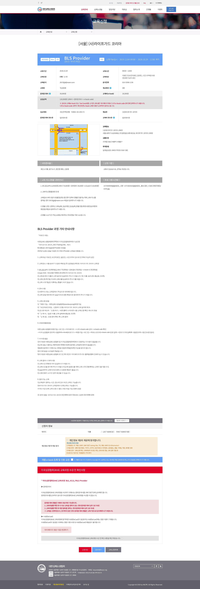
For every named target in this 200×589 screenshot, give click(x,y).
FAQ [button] (144, 3)
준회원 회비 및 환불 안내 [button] (132, 3)
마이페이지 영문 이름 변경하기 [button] (56, 529)
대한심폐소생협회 (46, 9)
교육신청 (74, 32)
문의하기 (98, 549)
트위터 (42, 3)
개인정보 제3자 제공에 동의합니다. (85, 440)
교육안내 (49, 32)
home (41, 31)
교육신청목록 (113, 549)
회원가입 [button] (119, 3)
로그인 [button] (111, 3)
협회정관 (40, 584)
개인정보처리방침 (58, 584)
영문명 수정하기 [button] (121, 421)
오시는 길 (86, 584)
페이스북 (39, 3)
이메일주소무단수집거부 (73, 584)
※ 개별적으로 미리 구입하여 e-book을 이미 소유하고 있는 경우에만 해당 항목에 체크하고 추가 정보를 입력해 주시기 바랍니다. (111, 460)
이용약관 (48, 584)
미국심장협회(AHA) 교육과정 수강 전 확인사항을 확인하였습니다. (98, 538)
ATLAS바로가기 (171, 9)
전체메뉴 (159, 3)
